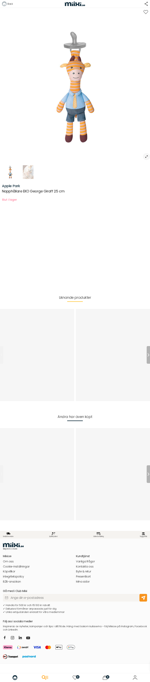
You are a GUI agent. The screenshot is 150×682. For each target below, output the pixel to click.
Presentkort (83, 576)
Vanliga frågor (85, 561)
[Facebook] (4, 638)
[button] (7, 4)
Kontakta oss (84, 566)
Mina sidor (83, 581)
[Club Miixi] (135, 677)
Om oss (8, 561)
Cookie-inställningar (16, 566)
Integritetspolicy (13, 576)
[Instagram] (12, 638)
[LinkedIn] (20, 638)
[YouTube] (28, 638)
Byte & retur (83, 571)
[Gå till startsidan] (15, 677)
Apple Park (11, 185)
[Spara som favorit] (146, 12)
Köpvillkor (9, 571)
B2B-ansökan (12, 581)
